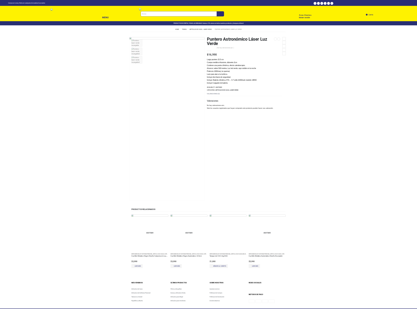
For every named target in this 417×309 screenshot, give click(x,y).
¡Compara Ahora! (238, 23)
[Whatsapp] (321, 3)
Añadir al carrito (219, 266)
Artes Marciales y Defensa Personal (142, 254)
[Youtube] (331, 3)
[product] (228, 232)
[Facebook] (315, 3)
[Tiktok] (328, 3)
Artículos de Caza (222, 90)
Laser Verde (234, 90)
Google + (284, 50)
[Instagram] (318, 3)
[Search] (220, 13)
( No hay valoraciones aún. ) (225, 48)
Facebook (284, 39)
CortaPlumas (168, 254)
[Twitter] (325, 3)
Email (284, 53)
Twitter (284, 42)
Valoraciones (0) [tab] (213, 94)
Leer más (138, 266)
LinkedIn (284, 46)
